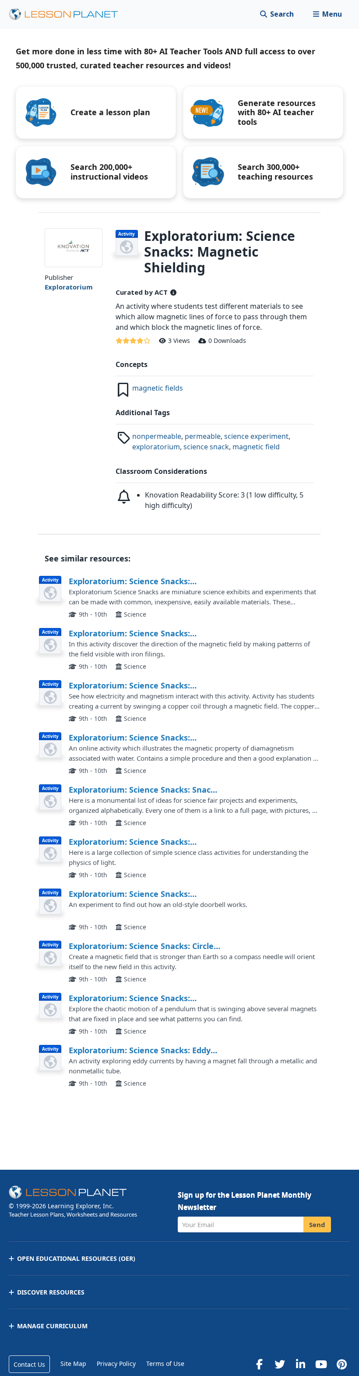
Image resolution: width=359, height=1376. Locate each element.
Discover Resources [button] (50, 1292)
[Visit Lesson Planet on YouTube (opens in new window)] (321, 1364)
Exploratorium (69, 286)
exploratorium (156, 447)
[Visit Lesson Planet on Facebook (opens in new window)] (259, 1364)
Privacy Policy (116, 1363)
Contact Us (29, 1364)
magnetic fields (157, 388)
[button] (327, 14)
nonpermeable (156, 436)
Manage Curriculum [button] (52, 1326)
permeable (203, 436)
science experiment (256, 436)
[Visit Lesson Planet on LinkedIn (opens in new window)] (300, 1364)
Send (317, 1224)
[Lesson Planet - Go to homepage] (68, 14)
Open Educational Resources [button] (76, 1258)
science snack (206, 447)
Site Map (73, 1363)
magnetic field (256, 447)
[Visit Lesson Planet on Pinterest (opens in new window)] (341, 1364)
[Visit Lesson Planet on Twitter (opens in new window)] (280, 1364)
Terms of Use (165, 1363)
